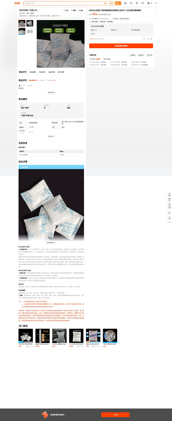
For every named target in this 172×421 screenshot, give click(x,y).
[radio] (29, 80)
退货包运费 (94, 21)
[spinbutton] (147, 39)
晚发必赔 (103, 21)
